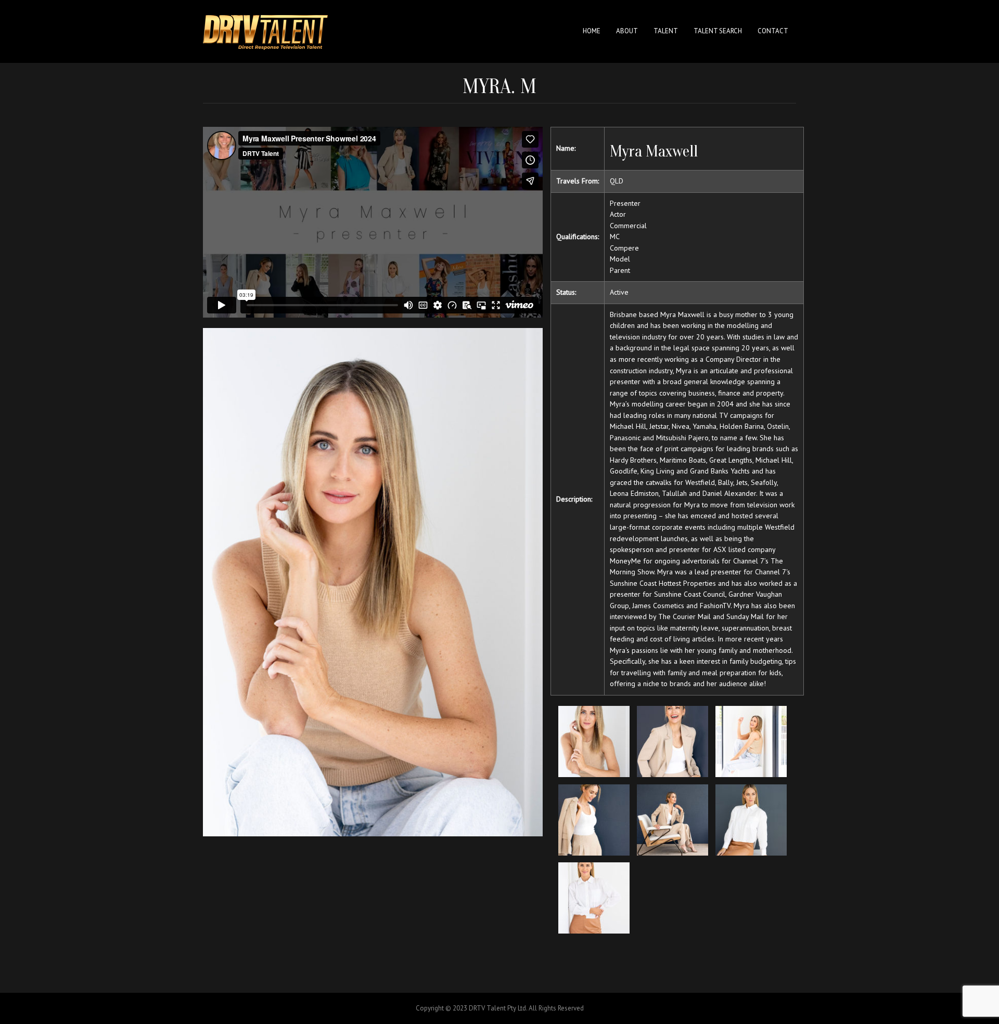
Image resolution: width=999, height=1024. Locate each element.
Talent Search (718, 31)
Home (591, 31)
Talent (666, 31)
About (627, 31)
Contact (773, 31)
